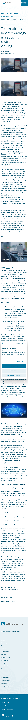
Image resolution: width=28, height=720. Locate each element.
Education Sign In (5, 683)
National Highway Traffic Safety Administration (13, 211)
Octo (4, 445)
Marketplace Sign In (5, 686)
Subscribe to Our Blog (8, 601)
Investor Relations (5, 657)
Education (3, 654)
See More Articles (6, 597)
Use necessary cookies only (14, 375)
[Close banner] (25, 343)
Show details (20, 361)
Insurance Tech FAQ (6, 660)
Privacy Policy (5, 702)
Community (4, 643)
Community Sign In (5, 680)
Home (2, 13)
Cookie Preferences (7, 709)
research (13, 175)
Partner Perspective (6, 16)
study (8, 268)
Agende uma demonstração (24, 3)
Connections (4, 646)
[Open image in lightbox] (14, 88)
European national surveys (10, 132)
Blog (15, 13)
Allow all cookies (14, 366)
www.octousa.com (7, 587)
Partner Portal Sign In (6, 689)
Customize (13, 370)
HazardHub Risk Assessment (7, 666)
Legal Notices (5, 706)
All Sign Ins (6, 677)
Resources (9, 13)
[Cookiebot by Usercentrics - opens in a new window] (17, 343)
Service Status (4, 669)
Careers (3, 640)
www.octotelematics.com (9, 589)
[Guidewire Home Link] (12, 623)
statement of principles (18, 386)
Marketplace (4, 663)
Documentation (5, 651)
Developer (3, 648)
